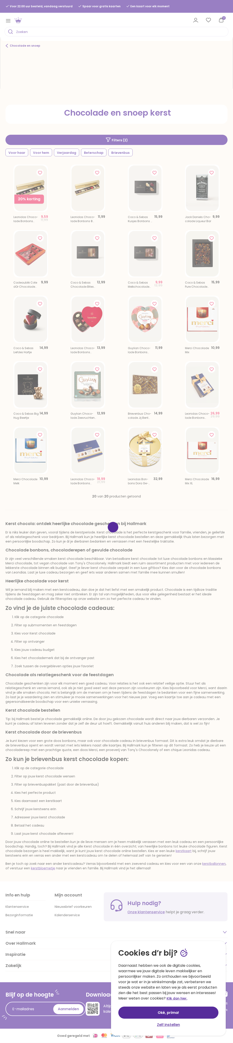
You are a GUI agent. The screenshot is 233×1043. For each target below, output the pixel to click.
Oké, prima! (168, 1012)
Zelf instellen (168, 1024)
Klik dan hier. (177, 998)
